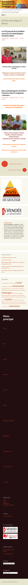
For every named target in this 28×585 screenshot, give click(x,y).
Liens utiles (5, 482)
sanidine (22, 299)
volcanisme (14, 306)
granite (15, 290)
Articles (5, 405)
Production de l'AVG (7, 466)
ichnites (16, 293)
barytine (13, 283)
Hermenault (23, 290)
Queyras (3, 299)
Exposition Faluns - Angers (9, 288)
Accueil (4, 328)
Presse (17, 38)
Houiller (13, 293)
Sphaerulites (4, 302)
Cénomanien (18, 286)
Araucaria (10, 283)
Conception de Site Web (8, 505)
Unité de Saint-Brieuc (22, 303)
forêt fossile (12, 290)
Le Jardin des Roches (7, 260)
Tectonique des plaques (6, 303)
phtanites (21, 297)
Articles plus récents (17, 170)
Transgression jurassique (14, 303)
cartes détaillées (4, 286)
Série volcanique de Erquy (20, 302)
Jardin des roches (7, 451)
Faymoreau (16, 288)
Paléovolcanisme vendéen (14, 297)
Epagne (3, 288)
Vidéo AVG (5, 374)
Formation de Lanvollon (6, 290)
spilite (7, 302)
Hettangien (7, 292)
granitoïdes (19, 290)
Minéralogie (4, 297)
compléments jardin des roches (9, 257)
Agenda (5, 359)
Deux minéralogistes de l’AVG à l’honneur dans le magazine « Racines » (14, 93)
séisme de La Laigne (12, 302)
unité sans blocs (4, 306)
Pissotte (24, 297)
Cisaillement (9, 286)
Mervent (23, 295)
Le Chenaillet (19, 295)
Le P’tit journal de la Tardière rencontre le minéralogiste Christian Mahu (13, 33)
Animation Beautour (5, 283)
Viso (8, 306)
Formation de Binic (21, 288)
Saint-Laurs (19, 299)
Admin (4, 500)
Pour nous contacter (8, 516)
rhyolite (8, 299)
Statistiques (6, 503)
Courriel (5, 501)
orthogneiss (8, 297)
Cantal (18, 282)
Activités (5, 390)
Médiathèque (6, 436)
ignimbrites (10, 295)
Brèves (13, 38)
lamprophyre (14, 295)
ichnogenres (21, 293)
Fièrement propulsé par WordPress (10, 582)
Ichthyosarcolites (4, 295)
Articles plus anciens (13, 164)
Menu (3, 15)
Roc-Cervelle (14, 299)
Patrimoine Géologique (8, 420)
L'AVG (4, 344)
